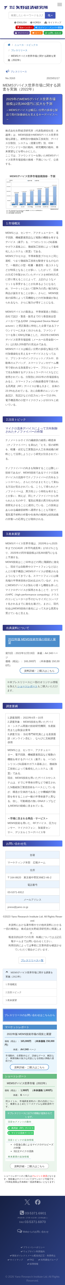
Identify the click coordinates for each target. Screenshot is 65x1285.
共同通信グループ (49, 1260)
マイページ (23, 33)
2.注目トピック (13, 992)
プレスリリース (19, 50)
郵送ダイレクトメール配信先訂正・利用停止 (33, 1255)
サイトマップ (54, 22)
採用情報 (34, 1264)
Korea (37, 22)
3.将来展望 (11, 1000)
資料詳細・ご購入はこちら (39, 670)
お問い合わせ (54, 33)
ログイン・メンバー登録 (50, 27)
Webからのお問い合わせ (35, 1231)
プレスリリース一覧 (32, 960)
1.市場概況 (11, 984)
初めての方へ (26, 27)
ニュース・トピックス (26, 45)
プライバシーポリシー (34, 1247)
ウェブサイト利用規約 (34, 1251)
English (22, 22)
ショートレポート (27, 686)
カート (38, 33)
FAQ (32, 1260)
